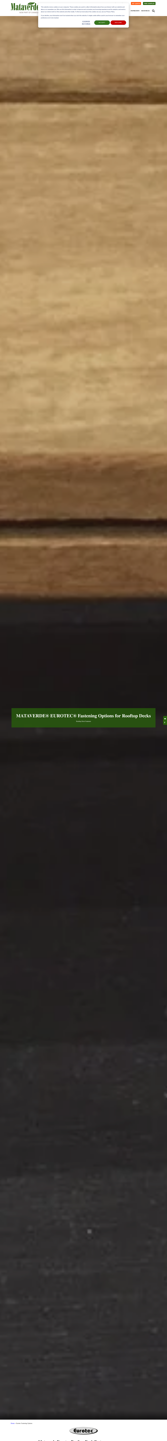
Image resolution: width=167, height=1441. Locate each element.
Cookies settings (86, 23)
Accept (102, 22)
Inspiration (135, 11)
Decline (118, 22)
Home (12, 1423)
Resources (145, 11)
